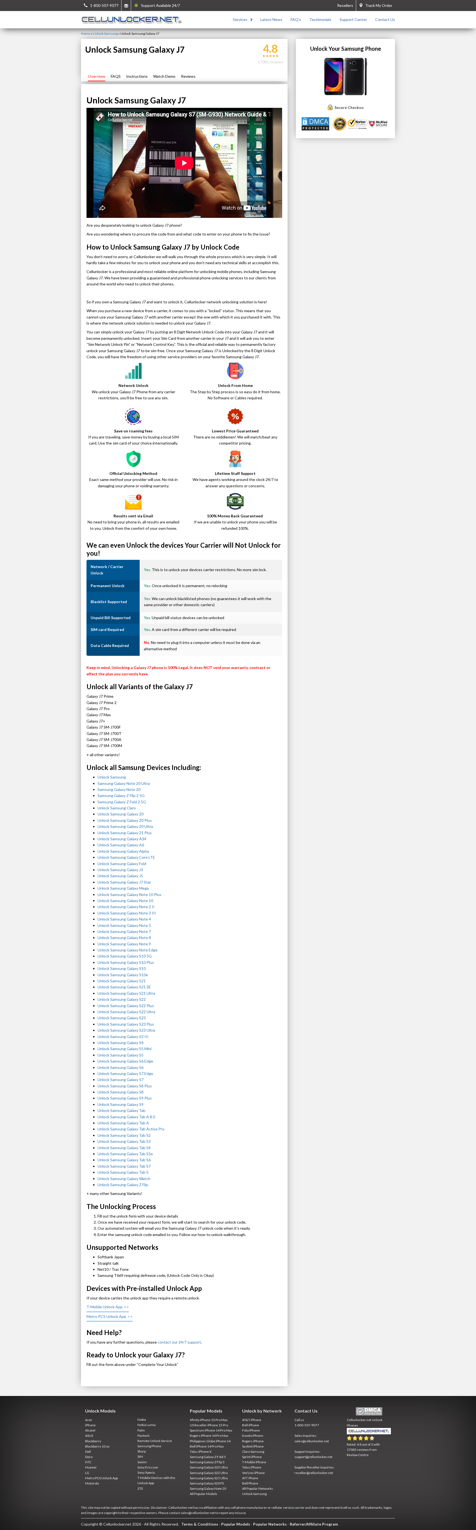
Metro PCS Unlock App (106, 1316)
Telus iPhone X (201, 1451)
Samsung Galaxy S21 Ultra (209, 1478)
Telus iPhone (251, 1467)
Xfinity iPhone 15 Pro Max (209, 1420)
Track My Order (377, 5)
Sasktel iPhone (253, 1446)
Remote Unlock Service (154, 1441)
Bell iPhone (250, 1425)
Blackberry (93, 1441)
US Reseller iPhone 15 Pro (209, 1425)
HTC (88, 1462)
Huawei (90, 1467)
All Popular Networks (257, 1488)
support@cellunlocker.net (313, 1457)
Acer (88, 1420)
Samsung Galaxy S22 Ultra (209, 1473)
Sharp (141, 1451)
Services (240, 19)
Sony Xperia (146, 1472)
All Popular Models (203, 1494)
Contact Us (385, 19)
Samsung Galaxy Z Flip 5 (207, 1462)
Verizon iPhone (253, 1473)
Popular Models (235, 1524)
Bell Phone (250, 1483)
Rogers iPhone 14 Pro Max (209, 1435)
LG (87, 1473)
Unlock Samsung (105, 33)
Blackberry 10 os (97, 1446)
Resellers (345, 5)
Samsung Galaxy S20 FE (207, 1483)
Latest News (271, 19)
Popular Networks (270, 1524)
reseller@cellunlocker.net (313, 1473)
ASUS (89, 1435)
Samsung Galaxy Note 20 (208, 1488)
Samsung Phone (149, 1446)
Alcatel (90, 1430)
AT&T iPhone (251, 1420)
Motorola (92, 1483)
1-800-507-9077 (306, 1425)
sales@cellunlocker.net (311, 1441)
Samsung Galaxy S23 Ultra (209, 1467)
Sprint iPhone (252, 1457)
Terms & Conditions (199, 1524)
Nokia (141, 1419)
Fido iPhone (251, 1430)
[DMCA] (316, 123)
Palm (141, 1430)
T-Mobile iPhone (254, 1462)
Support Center (353, 19)
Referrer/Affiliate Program (314, 1524)
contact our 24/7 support (179, 1342)
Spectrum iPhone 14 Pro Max (211, 1430)
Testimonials (320, 19)
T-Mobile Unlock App (104, 1306)
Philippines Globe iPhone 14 (210, 1441)
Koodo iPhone (252, 1435)
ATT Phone (250, 1478)
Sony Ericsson (147, 1467)
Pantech (143, 1435)
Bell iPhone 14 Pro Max (207, 1446)
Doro (89, 1457)
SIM (140, 1456)
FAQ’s (296, 19)
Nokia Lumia (146, 1425)
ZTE (140, 1488)
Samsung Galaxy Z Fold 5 (208, 1457)
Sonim (142, 1462)
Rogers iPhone (253, 1441)
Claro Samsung (253, 1451)
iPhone (90, 1425)
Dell (88, 1451)
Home (85, 33)
